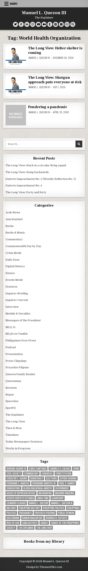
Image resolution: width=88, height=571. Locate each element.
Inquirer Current (17, 300)
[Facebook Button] (21, 24)
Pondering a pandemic (47, 107)
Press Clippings (16, 360)
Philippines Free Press (21, 340)
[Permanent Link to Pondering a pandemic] (16, 115)
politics (11, 513)
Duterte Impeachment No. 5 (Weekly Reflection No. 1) (41, 178)
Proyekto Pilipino (17, 367)
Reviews (11, 387)
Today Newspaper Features (24, 441)
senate (44, 523)
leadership (58, 498)
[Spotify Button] (55, 24)
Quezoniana (13, 381)
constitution (63, 473)
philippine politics (53, 508)
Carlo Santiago (37, 468)
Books (10, 226)
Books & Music (15, 232)
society (11, 528)
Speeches (12, 401)
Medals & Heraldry (18, 313)
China (76, 468)
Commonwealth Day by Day (23, 246)
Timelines (12, 434)
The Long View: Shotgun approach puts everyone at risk (55, 79)
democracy (36, 478)
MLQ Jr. (11, 327)
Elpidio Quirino (68, 478)
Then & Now (14, 428)
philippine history (29, 508)
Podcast (11, 347)
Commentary (14, 239)
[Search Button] (72, 24)
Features (11, 286)
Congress (47, 473)
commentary (31, 473)
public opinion (66, 513)
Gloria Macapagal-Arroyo (37, 488)
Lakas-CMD (43, 498)
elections (51, 478)
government (62, 488)
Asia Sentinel (14, 219)
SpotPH (11, 407)
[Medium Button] (44, 24)
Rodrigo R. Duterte (56, 518)
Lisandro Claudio (16, 503)
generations (13, 488)
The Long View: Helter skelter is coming (55, 50)
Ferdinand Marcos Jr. (44, 483)
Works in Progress (18, 448)
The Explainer (15, 414)
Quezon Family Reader (20, 374)
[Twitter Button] (15, 24)
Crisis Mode (13, 252)
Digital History (15, 266)
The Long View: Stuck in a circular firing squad (36, 165)
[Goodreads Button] (61, 24)
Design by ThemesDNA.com (44, 567)
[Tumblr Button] (49, 24)
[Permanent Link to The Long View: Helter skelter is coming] (16, 56)
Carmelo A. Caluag (60, 468)
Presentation (14, 354)
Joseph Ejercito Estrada (20, 498)
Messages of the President (23, 320)
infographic (45, 493)
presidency (25, 513)
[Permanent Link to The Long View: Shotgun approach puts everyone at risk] (16, 85)
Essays (10, 273)
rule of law (13, 523)
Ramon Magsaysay (32, 518)
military (11, 508)
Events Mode (14, 279)
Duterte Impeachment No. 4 (24, 185)
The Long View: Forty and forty (26, 192)
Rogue (10, 394)
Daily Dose (13, 259)
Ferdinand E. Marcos (18, 483)
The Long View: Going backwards (27, 172)
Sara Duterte (29, 523)
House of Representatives (21, 493)
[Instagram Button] (32, 24)
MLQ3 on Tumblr (17, 333)
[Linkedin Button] (26, 24)
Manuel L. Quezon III (44, 13)
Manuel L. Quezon (38, 503)
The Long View (15, 421)
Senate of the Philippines (65, 523)
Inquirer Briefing (17, 293)
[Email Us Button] (67, 24)
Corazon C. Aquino (17, 478)
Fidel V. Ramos (67, 483)
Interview (12, 306)
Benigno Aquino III (16, 468)
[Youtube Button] (38, 24)
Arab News (13, 212)
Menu (13, 3)
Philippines (73, 508)
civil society (14, 473)
